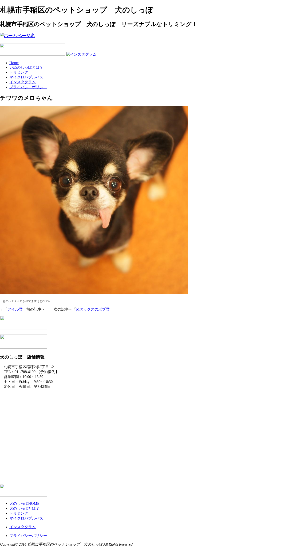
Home (14, 63)
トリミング (18, 72)
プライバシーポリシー (28, 87)
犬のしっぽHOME (24, 503)
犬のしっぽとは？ (24, 508)
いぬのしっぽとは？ (26, 67)
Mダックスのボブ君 (93, 309)
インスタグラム (22, 82)
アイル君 (15, 309)
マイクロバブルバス (26, 77)
